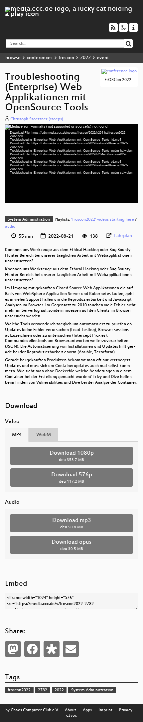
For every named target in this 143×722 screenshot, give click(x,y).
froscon (66, 58)
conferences (40, 58)
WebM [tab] (43, 435)
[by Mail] (71, 649)
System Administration (29, 219)
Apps (87, 710)
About (70, 710)
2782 (42, 690)
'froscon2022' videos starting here (102, 219)
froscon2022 (19, 690)
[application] (71, 163)
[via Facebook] (32, 649)
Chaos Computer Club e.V (34, 710)
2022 (85, 58)
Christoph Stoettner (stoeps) (36, 119)
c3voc (71, 715)
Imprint (105, 710)
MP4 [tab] (17, 435)
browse (13, 58)
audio (10, 226)
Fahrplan (123, 236)
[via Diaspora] (52, 649)
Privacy (125, 710)
